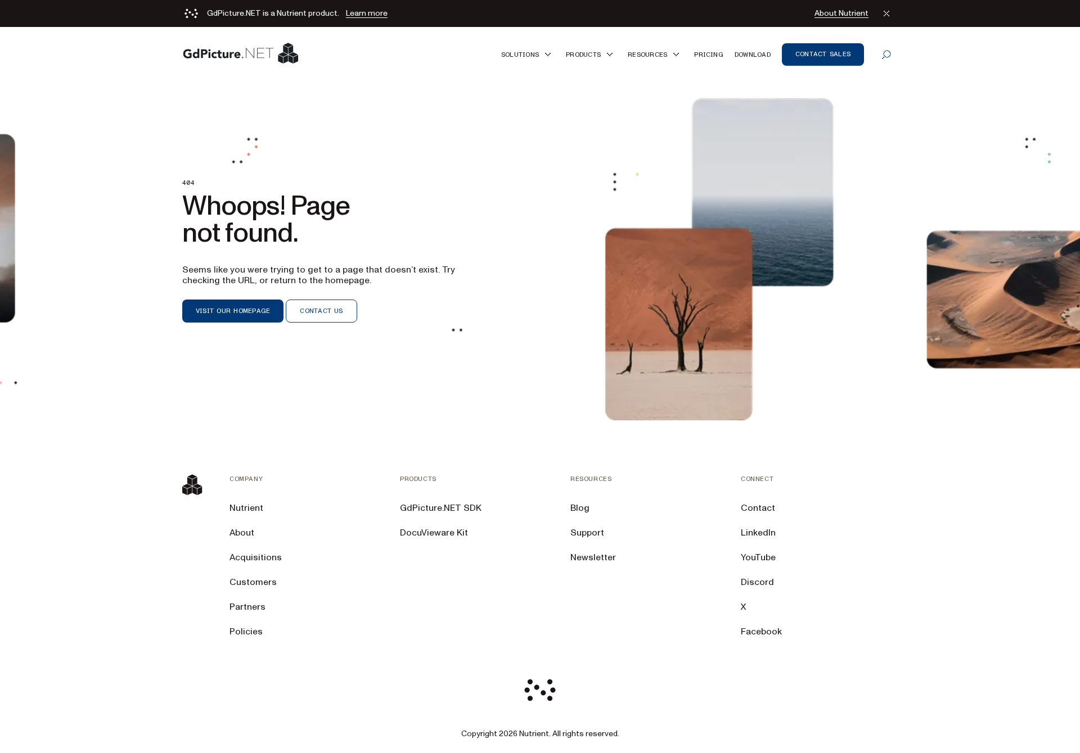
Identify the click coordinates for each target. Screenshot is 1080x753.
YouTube (758, 557)
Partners (248, 607)
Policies (246, 631)
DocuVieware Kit (434, 533)
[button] (528, 54)
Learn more (367, 13)
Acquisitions (256, 557)
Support (587, 533)
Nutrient (246, 508)
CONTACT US (321, 310)
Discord (757, 582)
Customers (253, 582)
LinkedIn (758, 533)
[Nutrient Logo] (240, 54)
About (242, 533)
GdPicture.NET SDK (441, 508)
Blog (580, 508)
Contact (758, 508)
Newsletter (593, 557)
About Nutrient (841, 13)
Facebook (761, 631)
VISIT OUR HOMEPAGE (233, 310)
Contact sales (822, 54)
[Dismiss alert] (886, 13)
